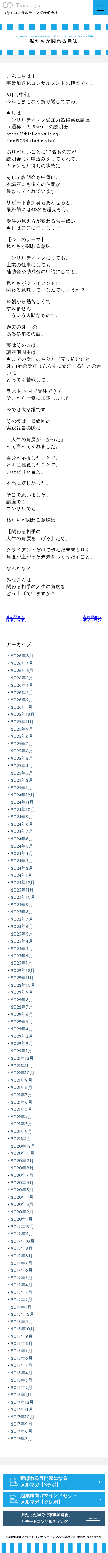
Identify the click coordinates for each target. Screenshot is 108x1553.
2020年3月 (22, 1205)
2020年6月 (22, 1183)
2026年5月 (22, 678)
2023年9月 (22, 905)
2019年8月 (22, 1256)
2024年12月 (23, 795)
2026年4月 (22, 685)
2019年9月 (22, 1249)
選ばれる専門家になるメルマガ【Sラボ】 (44, 1481)
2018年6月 (22, 1358)
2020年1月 (22, 1219)
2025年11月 (22, 722)
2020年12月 (23, 1146)
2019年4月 (21, 1285)
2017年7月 (21, 1439)
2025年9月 (22, 729)
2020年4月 (22, 1197)
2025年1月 (21, 788)
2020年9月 (22, 1161)
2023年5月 (22, 934)
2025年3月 (22, 773)
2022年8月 (22, 1000)
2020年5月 (22, 1190)
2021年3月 (21, 1124)
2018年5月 (21, 1366)
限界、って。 (17, 619)
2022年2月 (22, 1044)
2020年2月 (22, 1212)
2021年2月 (21, 1132)
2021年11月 (22, 1066)
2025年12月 (23, 715)
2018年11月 (22, 1322)
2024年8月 (22, 824)
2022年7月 (22, 1007)
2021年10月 (22, 1073)
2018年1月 (21, 1395)
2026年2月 (22, 700)
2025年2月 (22, 780)
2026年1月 (21, 707)
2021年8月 (21, 1088)
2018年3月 (21, 1380)
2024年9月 (22, 817)
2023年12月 (23, 883)
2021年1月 (21, 1139)
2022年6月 (22, 1015)
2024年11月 (22, 802)
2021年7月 (21, 1095)
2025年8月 (22, 736)
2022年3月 (22, 1037)
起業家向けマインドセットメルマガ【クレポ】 (48, 1499)
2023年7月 (22, 920)
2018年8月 (22, 1344)
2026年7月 (22, 663)
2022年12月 (23, 971)
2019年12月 (22, 1227)
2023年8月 (22, 912)
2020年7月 (22, 1176)
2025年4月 (22, 766)
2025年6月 (22, 751)
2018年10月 (23, 1329)
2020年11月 (22, 1153)
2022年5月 (22, 1022)
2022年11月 (22, 978)
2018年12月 (22, 1314)
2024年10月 (23, 810)
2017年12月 (22, 1402)
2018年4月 (21, 1373)
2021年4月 (21, 1117)
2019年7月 (21, 1263)
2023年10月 (23, 897)
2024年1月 (21, 876)
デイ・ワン (92, 619)
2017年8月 (21, 1431)
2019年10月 (23, 1241)
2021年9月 (21, 1080)
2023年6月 (22, 927)
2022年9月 (22, 993)
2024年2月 (22, 868)
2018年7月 (21, 1351)
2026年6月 (22, 671)
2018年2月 (21, 1388)
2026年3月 (22, 693)
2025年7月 (22, 744)
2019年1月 (21, 1307)
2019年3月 (21, 1293)
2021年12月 (22, 1058)
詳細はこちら (93, 1518)
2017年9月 (21, 1424)
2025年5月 (22, 759)
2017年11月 (22, 1410)
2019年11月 (22, 1234)
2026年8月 (22, 656)
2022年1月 (21, 1051)
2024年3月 (22, 861)
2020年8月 (22, 1168)
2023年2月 (22, 956)
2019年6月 (22, 1270)
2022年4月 (22, 1029)
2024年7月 (22, 832)
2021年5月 (21, 1110)
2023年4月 (22, 941)
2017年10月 (22, 1417)
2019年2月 (21, 1300)
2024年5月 (22, 846)
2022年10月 (23, 985)
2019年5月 (21, 1278)
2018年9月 (22, 1337)
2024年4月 (22, 854)
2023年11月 (22, 890)
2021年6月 (21, 1102)
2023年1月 (21, 963)
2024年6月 (22, 839)
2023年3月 (22, 949)
